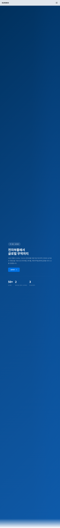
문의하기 (13, 270)
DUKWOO (5, 3)
